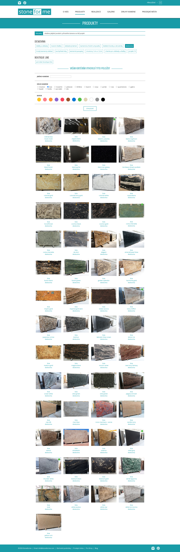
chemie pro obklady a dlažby (115, 51)
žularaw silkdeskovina (48, 422)
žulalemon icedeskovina (131, 337)
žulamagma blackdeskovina (76, 365)
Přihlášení (151, 3)
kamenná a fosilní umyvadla (90, 46)
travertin (59, 87)
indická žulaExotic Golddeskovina (48, 139)
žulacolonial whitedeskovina (104, 195)
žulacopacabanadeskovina (131, 195)
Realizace (96, 11)
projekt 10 (132, 51)
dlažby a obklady (42, 46)
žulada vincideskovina (76, 252)
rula (112, 87)
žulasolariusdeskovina (103, 450)
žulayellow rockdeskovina (48, 535)
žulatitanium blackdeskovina (76, 479)
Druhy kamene (128, 11)
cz (160, 3)
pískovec (69, 87)
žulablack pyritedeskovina (76, 167)
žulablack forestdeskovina (48, 167)
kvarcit (88, 87)
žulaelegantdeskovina (103, 252)
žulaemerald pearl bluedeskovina (131, 252)
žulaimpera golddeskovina (48, 309)
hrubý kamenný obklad (44, 51)
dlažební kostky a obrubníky (113, 46)
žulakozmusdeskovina (76, 337)
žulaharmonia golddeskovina (131, 280)
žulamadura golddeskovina (48, 365)
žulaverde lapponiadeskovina (131, 479)
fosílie (50, 89)
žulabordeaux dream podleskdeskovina (131, 167)
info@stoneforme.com (46, 548)
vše (67, 89)
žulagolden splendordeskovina (104, 280)
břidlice (79, 87)
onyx (96, 87)
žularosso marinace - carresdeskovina (103, 422)
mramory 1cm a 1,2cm (94, 51)
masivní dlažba (56, 46)
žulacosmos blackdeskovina (76, 224)
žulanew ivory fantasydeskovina (131, 365)
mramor (42, 87)
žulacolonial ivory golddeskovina (76, 195)
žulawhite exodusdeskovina (76, 507)
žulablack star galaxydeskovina (104, 167)
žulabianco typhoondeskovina (131, 139)
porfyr (104, 87)
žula (50, 87)
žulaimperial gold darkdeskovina (76, 309)
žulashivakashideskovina (76, 450)
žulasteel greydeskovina (131, 450)
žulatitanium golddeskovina (104, 479)
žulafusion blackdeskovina (48, 280)
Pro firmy (89, 548)
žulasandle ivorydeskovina (131, 422)
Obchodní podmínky (64, 548)
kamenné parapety (76, 51)
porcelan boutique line (44, 62)
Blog (96, 548)
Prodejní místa (149, 11)
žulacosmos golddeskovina (103, 224)
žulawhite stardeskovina (103, 507)
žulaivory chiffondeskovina (131, 309)
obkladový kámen (71, 46)
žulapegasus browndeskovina (131, 394)
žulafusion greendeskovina (76, 280)
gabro (133, 87)
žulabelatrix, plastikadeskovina (104, 139)
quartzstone (122, 87)
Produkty (80, 11)
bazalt (41, 89)
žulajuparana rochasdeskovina (48, 337)
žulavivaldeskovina (48, 507)
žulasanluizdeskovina (48, 450)
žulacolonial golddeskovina (48, 195)
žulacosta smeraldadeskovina (131, 224)
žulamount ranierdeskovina (104, 365)
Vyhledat (90, 109)
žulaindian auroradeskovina (104, 309)
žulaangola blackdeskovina (76, 139)
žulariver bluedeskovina (76, 422)
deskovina (129, 46)
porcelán (59, 89)
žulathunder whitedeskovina (49, 479)
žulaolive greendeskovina (76, 394)
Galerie (111, 11)
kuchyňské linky (61, 51)
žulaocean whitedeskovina (48, 394)
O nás (66, 11)
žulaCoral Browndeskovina (48, 224)
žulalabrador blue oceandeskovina (104, 337)
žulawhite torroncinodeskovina (131, 507)
